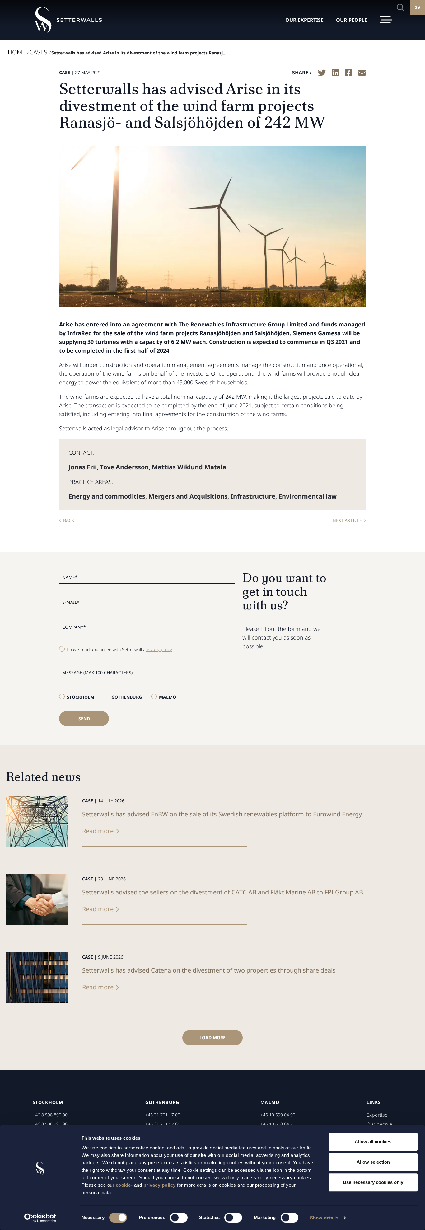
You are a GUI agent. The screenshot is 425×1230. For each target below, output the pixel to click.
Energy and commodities (106, 496)
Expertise (377, 1114)
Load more (212, 1037)
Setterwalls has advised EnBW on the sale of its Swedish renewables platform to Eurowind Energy (222, 814)
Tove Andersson (124, 467)
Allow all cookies (373, 1141)
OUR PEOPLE (351, 19)
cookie (123, 1185)
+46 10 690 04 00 (277, 1115)
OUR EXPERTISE (304, 19)
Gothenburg (126, 697)
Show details (324, 1217)
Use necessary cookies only (373, 1182)
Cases (38, 52)
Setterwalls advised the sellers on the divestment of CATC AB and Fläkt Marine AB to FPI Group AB (222, 892)
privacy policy (159, 1185)
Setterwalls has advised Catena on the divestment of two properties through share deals (209, 970)
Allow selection (373, 1162)
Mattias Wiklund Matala (189, 467)
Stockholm (80, 697)
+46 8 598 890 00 (50, 1115)
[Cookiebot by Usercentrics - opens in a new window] (40, 1218)
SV (417, 7)
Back (68, 520)
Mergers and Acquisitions (187, 496)
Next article (347, 520)
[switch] (179, 1218)
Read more (98, 831)
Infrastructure (253, 496)
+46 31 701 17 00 (162, 1115)
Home (17, 52)
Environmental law (307, 496)
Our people (379, 1124)
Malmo (167, 697)
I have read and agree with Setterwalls (119, 649)
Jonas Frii (82, 467)
